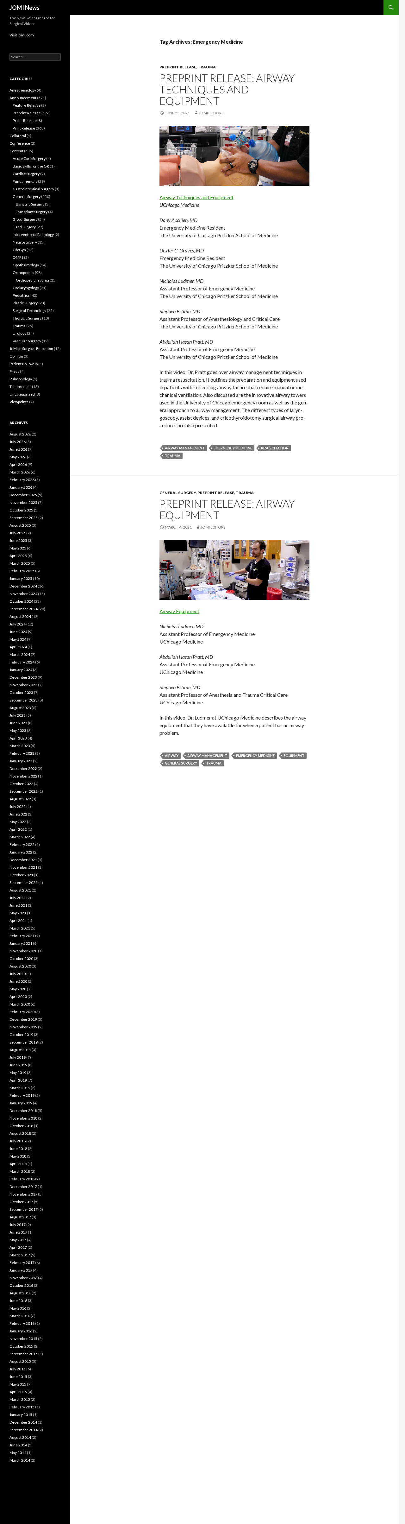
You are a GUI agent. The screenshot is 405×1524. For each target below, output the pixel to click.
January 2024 (20, 669)
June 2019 (18, 1065)
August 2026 (20, 434)
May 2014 (17, 1452)
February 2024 (21, 662)
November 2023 (23, 685)
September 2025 (23, 517)
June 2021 (18, 905)
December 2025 (23, 494)
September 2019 (23, 1042)
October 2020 (21, 958)
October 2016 (21, 1285)
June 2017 (18, 1232)
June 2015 (18, 1376)
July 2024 (17, 624)
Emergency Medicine (233, 448)
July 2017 (17, 1224)
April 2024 (18, 647)
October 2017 (21, 1201)
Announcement (22, 97)
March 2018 (19, 1171)
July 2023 (17, 715)
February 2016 (21, 1323)
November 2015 (23, 1338)
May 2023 (17, 730)
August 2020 (20, 966)
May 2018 (17, 1156)
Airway (171, 755)
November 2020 (23, 951)
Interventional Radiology (33, 234)
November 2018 (23, 1118)
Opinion (16, 356)
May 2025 (17, 548)
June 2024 (18, 631)
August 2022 (20, 799)
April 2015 (18, 1391)
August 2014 (20, 1437)
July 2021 (17, 897)
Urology (19, 333)
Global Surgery (25, 219)
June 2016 (18, 1300)
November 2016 (23, 1277)
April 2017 (18, 1247)
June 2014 (18, 1445)
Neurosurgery (25, 242)
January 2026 (20, 487)
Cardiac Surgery (26, 173)
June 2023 (18, 723)
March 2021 (19, 928)
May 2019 (17, 1072)
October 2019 (21, 1034)
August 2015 (20, 1361)
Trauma (207, 67)
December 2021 (23, 859)
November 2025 (23, 502)
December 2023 (23, 677)
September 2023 (23, 700)
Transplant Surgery (31, 211)
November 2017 (23, 1194)
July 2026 (17, 441)
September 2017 (23, 1209)
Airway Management (185, 448)
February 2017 (21, 1262)
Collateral (17, 135)
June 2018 (18, 1148)
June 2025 (18, 540)
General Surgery (177, 492)
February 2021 (21, 935)
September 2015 (23, 1353)
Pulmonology (20, 379)
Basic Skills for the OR (31, 166)
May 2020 (17, 989)
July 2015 (17, 1369)
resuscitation (275, 448)
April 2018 (18, 1163)
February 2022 (21, 844)
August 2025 (20, 525)
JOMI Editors (211, 113)
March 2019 (19, 1087)
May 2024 (17, 639)
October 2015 (21, 1346)
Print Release (24, 128)
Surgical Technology (29, 310)
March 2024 (19, 654)
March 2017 (19, 1255)
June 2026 (18, 449)
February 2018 (21, 1179)
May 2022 (17, 821)
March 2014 (19, 1460)
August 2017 (20, 1217)
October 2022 (21, 783)
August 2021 (20, 890)
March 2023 (19, 745)
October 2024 (21, 601)
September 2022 (23, 791)
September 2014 (23, 1429)
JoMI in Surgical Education (31, 348)
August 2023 (20, 707)
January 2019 (20, 1103)
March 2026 (19, 472)
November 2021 (23, 867)
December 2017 (23, 1186)
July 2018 (17, 1141)
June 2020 (18, 981)
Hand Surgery (24, 227)
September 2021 (23, 882)
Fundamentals (25, 181)
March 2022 (19, 837)
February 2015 (21, 1407)
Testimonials (20, 386)
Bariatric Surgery (30, 204)
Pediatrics (21, 295)
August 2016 (20, 1293)
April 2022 (18, 829)
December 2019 (23, 1019)
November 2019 (23, 1027)
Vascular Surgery (27, 341)
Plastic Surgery (25, 303)
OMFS (18, 257)
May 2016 (17, 1308)
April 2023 (18, 738)
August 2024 (20, 616)
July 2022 (17, 806)
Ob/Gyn (19, 249)
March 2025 (19, 563)
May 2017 (17, 1239)
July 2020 (17, 973)
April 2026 (18, 464)
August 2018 (20, 1133)
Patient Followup (23, 363)
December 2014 (23, 1422)
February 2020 (21, 1011)
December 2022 (23, 768)
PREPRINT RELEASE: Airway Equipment (227, 509)
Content (16, 151)
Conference (19, 143)
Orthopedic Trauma (32, 280)
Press (14, 371)
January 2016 (20, 1331)
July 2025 (17, 532)
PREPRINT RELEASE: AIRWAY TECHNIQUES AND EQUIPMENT (227, 89)
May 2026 (17, 456)
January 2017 (20, 1270)
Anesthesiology (22, 90)
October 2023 (21, 692)
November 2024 (23, 593)
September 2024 (23, 608)
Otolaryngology (26, 287)
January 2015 (20, 1414)
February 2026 (21, 479)
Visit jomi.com (21, 35)
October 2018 (21, 1125)
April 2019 (18, 1080)
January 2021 (20, 943)
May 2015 (17, 1384)
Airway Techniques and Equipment (196, 197)
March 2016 (19, 1315)
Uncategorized (22, 394)
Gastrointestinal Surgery (33, 189)
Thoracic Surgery (27, 318)
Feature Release (26, 105)
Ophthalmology (26, 265)
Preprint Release (177, 67)
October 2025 (21, 510)
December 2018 (23, 1110)
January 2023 (20, 761)
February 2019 (21, 1095)
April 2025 (18, 555)
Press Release (25, 120)
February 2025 (21, 570)
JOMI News (24, 7)
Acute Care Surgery (29, 158)
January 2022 (20, 852)
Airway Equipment (179, 611)
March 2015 (19, 1399)
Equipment (294, 755)
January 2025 (20, 578)
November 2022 (23, 776)
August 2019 (20, 1049)
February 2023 (21, 753)
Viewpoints (18, 401)
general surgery (181, 763)
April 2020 (18, 996)
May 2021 (17, 913)
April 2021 (18, 920)
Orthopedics (23, 272)
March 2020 (19, 1004)
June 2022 (18, 814)
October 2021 (21, 875)
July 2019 (17, 1057)
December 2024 (23, 586)
